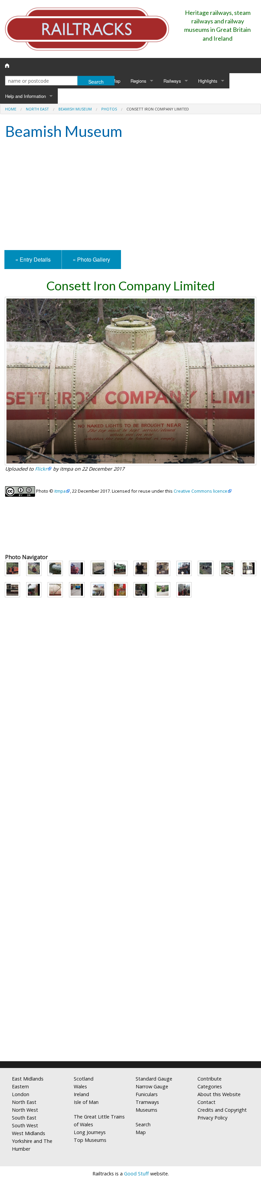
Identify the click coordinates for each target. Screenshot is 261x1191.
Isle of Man (86, 1102)
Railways (172, 81)
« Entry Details (33, 259)
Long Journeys (90, 1132)
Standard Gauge (154, 1078)
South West (25, 1125)
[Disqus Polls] (130, 797)
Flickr (41, 469)
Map (116, 81)
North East (37, 108)
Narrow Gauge (152, 1086)
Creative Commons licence (200, 491)
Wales (80, 1086)
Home (10, 108)
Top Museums (90, 1140)
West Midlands (28, 1133)
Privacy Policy (212, 1117)
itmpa (60, 491)
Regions (138, 81)
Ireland (81, 1094)
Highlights (208, 81)
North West (25, 1110)
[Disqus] (130, 966)
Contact (206, 1102)
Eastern (20, 1086)
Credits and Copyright (222, 1110)
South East (24, 1117)
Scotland (83, 1078)
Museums (146, 1110)
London (20, 1094)
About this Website (219, 1094)
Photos (109, 108)
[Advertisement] (130, 195)
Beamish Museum (75, 108)
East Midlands (28, 1078)
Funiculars (147, 1094)
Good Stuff (136, 1173)
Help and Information (25, 96)
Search (143, 1124)
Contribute (209, 1078)
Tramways (147, 1102)
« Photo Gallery (91, 259)
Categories (209, 1086)
